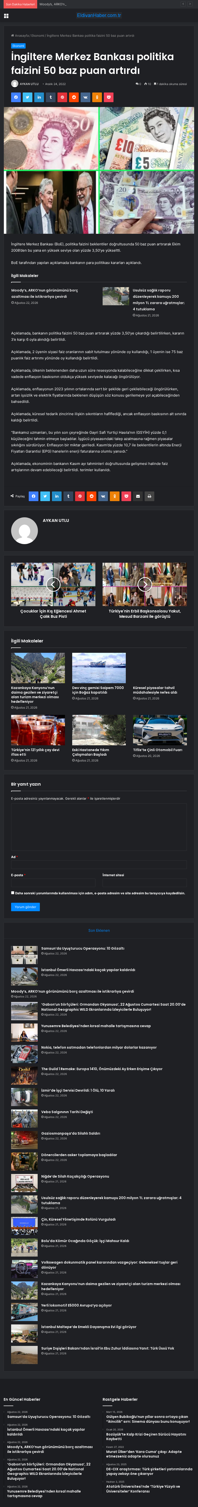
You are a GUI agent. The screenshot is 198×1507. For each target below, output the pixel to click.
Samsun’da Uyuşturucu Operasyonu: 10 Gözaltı (82, 948)
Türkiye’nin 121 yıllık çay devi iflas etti (35, 752)
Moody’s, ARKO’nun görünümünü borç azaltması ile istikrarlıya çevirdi (91, 4)
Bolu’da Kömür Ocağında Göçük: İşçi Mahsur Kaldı (85, 1240)
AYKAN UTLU (29, 84)
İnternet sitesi (113, 875)
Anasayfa (21, 35)
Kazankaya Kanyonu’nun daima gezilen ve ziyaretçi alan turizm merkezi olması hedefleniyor (35, 694)
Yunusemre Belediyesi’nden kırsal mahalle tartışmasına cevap (96, 1026)
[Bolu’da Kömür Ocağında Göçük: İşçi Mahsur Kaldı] (24, 1247)
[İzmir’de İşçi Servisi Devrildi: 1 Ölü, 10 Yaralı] (24, 1097)
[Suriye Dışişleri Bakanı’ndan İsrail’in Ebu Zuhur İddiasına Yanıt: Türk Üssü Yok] (24, 1355)
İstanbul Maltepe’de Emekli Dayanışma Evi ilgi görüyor (88, 1326)
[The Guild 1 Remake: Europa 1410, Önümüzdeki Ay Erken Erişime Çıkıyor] (24, 1075)
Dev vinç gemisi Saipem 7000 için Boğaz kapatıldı (98, 690)
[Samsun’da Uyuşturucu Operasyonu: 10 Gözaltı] (24, 955)
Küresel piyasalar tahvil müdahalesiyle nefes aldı (155, 690)
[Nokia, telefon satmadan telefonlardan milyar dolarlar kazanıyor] (24, 1054)
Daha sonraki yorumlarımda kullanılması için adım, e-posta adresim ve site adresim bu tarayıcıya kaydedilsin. (100, 893)
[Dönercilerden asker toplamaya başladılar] (24, 1161)
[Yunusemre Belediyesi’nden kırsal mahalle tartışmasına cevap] (24, 1033)
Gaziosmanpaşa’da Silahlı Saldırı (70, 1133)
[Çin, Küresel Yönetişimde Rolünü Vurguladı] (24, 1226)
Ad (14, 857)
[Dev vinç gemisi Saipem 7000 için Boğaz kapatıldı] (99, 668)
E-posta (18, 875)
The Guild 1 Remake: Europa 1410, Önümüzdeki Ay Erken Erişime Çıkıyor (102, 1068)
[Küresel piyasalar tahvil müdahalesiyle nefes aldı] (160, 668)
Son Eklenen (99, 930)
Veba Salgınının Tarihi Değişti (67, 1111)
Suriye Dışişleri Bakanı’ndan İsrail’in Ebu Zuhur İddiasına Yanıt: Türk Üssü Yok (107, 1348)
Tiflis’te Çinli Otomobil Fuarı (157, 749)
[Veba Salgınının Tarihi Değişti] (24, 1118)
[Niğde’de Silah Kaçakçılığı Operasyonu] (24, 1183)
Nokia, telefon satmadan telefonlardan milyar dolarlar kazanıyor (99, 1047)
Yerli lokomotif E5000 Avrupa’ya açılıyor (76, 1305)
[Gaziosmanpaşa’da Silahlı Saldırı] (24, 1140)
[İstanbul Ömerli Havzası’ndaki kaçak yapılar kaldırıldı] (24, 976)
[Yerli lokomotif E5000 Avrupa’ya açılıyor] (24, 1312)
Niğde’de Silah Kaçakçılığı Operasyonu (75, 1176)
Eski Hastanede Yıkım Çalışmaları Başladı (90, 752)
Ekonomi (37, 35)
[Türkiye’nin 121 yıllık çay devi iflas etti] (38, 730)
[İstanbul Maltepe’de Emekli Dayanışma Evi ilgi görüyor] (24, 1333)
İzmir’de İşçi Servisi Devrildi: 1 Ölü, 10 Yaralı (78, 1090)
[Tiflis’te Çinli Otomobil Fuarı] (160, 730)
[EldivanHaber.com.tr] (99, 15)
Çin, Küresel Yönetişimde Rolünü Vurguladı (78, 1219)
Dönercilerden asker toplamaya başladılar (79, 1154)
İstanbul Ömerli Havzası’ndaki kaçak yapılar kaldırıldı (88, 969)
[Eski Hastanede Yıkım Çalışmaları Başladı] (99, 730)
